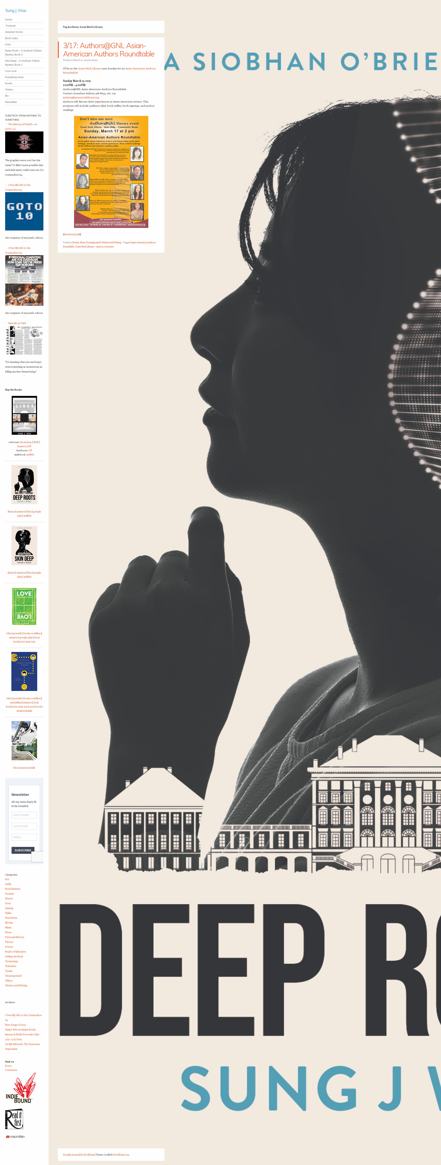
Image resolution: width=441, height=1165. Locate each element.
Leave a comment (105, 246)
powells (17, 633)
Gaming (9, 908)
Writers (9, 89)
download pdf (72, 234)
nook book (35, 706)
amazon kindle (24, 710)
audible (30, 454)
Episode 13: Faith (17, 323)
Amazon (21, 446)
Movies (9, 922)
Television (10, 966)
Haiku (8, 913)
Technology (11, 961)
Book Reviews (12, 888)
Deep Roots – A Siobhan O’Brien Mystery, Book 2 (23, 52)
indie (32, 767)
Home (8, 19)
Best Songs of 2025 (15, 1024)
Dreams (9, 893)
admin (94, 59)
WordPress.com (121, 1154)
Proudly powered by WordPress (78, 1154)
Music (8, 927)
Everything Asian (14, 77)
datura (11, 511)
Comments (11, 1069)
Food (8, 903)
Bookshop (26, 442)
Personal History (14, 937)
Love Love (11, 70)
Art (7, 879)
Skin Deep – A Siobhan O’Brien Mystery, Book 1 (22, 62)
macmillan (15, 702)
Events (8, 83)
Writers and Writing (111, 242)
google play (26, 637)
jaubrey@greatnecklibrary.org (81, 97)
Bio (7, 95)
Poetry (9, 946)
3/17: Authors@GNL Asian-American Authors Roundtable (109, 49)
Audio (8, 884)
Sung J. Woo (15, 10)
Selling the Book (14, 956)
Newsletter (11, 102)
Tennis (8, 970)
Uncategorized (93, 242)
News (82, 242)
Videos (9, 980)
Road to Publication (15, 951)
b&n (29, 511)
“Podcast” (10, 25)
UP (29, 446)
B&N (36, 442)
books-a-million (32, 633)
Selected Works (14, 31)
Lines (8, 44)
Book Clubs (11, 38)
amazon (21, 511)
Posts (8, 1065)
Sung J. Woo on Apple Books (20, 1029)
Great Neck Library (89, 68)
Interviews (11, 917)
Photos (9, 941)
